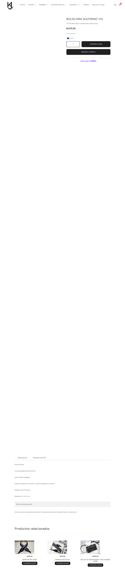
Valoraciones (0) (39, 458)
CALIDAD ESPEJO (57, 5)
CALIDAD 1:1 (73, 5)
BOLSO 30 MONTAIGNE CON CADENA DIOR (95, 560)
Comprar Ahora (96, 44)
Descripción (22, 458)
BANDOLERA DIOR (29, 560)
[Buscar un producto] (115, 5)
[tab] (22, 457)
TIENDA (86, 5)
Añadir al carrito (88, 52)
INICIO (22, 5)
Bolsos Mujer (94, 23)
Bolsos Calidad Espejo (82, 23)
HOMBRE (42, 5)
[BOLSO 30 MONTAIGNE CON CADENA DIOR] (95, 547)
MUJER (31, 5)
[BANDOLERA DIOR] (30, 547)
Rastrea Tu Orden (98, 5)
